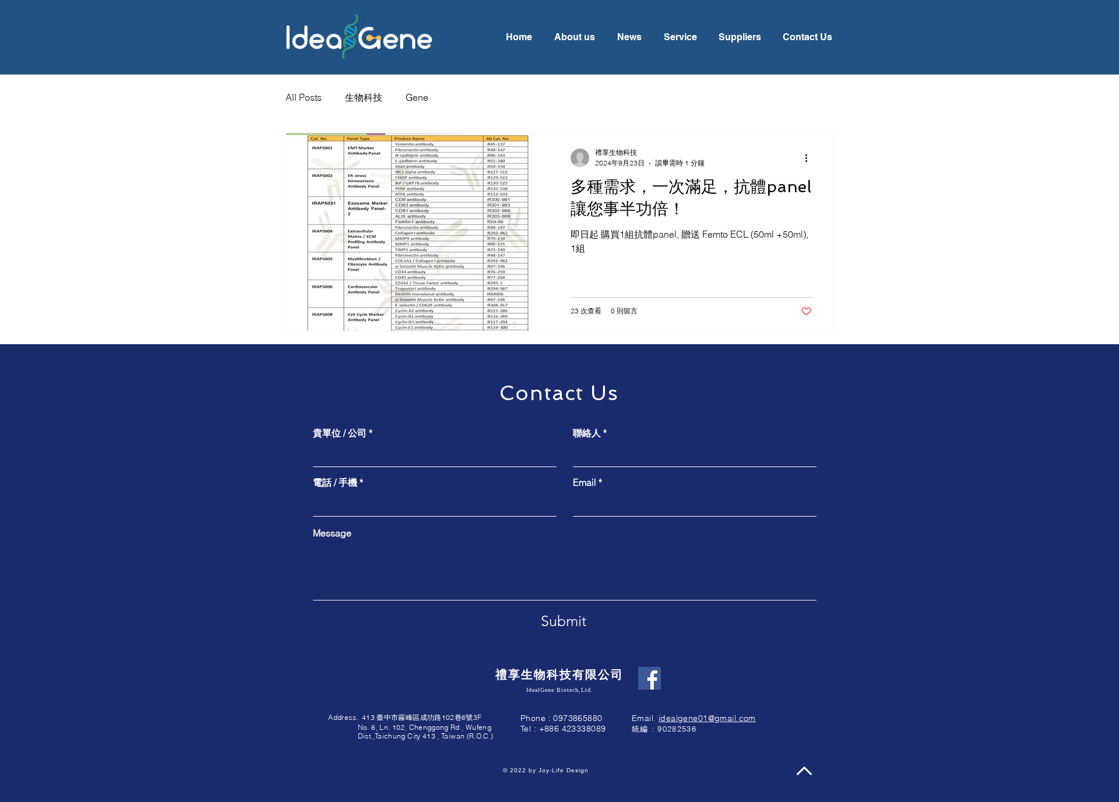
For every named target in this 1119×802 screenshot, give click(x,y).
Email (584, 482)
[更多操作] (810, 158)
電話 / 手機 (335, 482)
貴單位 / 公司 (340, 432)
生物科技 (363, 97)
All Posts (304, 97)
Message (332, 533)
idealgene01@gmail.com (707, 718)
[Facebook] (649, 678)
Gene (417, 97)
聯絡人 (587, 432)
